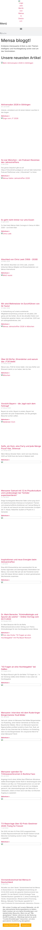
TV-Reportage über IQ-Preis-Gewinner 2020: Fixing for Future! (19, 824)
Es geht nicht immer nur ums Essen (17, 220)
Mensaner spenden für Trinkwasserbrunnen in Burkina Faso (18, 773)
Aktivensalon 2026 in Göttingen (15, 104)
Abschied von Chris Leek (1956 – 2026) (19, 259)
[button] (21, 29)
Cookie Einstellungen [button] (11, 925)
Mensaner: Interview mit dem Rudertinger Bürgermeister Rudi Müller (20, 714)
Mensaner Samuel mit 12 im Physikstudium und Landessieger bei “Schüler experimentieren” (21, 492)
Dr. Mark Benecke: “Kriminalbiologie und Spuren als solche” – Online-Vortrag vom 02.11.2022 (20, 616)
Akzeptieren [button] (26, 925)
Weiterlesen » (5, 116)
